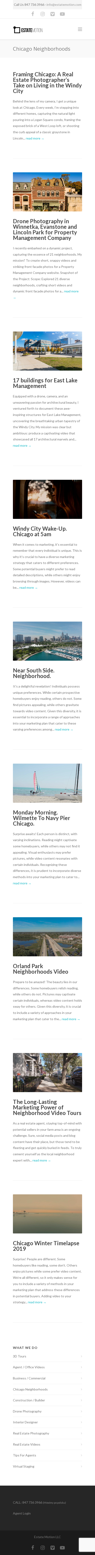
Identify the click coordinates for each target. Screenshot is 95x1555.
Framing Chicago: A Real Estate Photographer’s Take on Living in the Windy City (47, 82)
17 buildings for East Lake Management (45, 383)
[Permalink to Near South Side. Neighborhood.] (47, 641)
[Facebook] (32, 14)
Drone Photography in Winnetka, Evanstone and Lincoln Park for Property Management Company (45, 229)
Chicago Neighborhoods (30, 1389)
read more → (35, 138)
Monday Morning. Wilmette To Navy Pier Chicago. (41, 818)
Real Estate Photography (31, 1433)
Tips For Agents (24, 1455)
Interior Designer (25, 1422)
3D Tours (19, 1356)
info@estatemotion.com (64, 4)
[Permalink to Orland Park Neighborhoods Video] (47, 936)
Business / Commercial (29, 1378)
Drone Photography (27, 1411)
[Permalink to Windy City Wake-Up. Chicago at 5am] (47, 499)
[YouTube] (62, 14)
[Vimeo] (52, 14)
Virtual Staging (23, 1466)
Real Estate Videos (26, 1444)
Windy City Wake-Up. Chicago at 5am (40, 531)
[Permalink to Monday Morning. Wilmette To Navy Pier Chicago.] (47, 783)
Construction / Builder (29, 1400)
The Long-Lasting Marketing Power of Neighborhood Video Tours (47, 1107)
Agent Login (22, 1513)
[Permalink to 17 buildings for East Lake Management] (47, 351)
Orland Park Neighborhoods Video (40, 969)
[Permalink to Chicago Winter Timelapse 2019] (47, 1213)
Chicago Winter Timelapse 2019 (46, 1246)
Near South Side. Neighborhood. (33, 673)
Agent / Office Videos (29, 1367)
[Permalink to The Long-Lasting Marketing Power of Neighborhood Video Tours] (47, 1072)
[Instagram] (42, 14)
